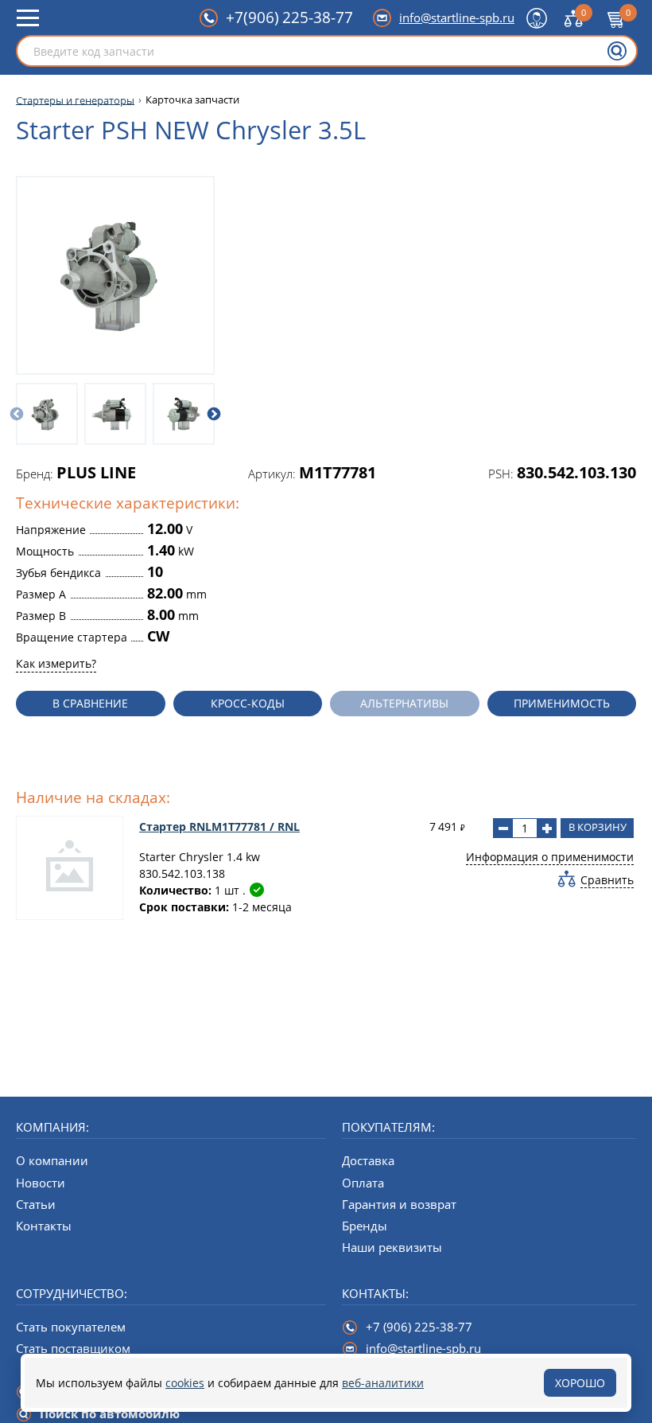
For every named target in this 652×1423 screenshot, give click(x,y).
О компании (52, 1160)
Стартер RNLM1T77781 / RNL (219, 826)
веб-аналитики (383, 1382)
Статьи (36, 1204)
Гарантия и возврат (399, 1204)
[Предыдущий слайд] (16, 414)
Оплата (363, 1183)
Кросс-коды (248, 703)
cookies (184, 1382)
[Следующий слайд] (214, 414)
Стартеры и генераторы (75, 100)
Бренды (364, 1226)
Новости (40, 1183)
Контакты (44, 1226)
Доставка (368, 1160)
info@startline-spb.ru (456, 17)
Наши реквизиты (392, 1247)
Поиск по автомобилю (110, 1413)
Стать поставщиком (73, 1348)
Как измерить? (56, 663)
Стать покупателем (71, 1327)
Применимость (562, 703)
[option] (47, 414)
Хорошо (580, 1382)
